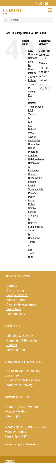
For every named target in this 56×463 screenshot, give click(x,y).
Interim (32, 72)
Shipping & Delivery (19, 336)
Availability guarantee (21, 304)
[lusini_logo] (12, 10)
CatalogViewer (36, 159)
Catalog (32, 155)
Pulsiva (32, 80)
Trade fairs (13, 309)
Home (31, 69)
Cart (30, 50)
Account (32, 136)
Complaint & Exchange (21, 340)
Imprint (32, 181)
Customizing (35, 178)
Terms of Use (15, 350)
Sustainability (35, 226)
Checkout (33, 54)
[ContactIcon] (36, 2)
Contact (32, 57)
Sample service (17, 295)
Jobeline (32, 76)
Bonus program (17, 300)
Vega (31, 133)
